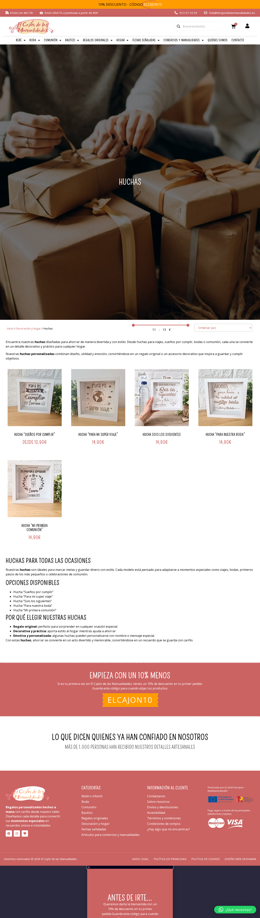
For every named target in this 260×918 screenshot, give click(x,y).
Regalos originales (96, 40)
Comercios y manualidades (181, 40)
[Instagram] (17, 833)
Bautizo (70, 40)
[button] (235, 909)
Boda (33, 40)
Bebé (19, 40)
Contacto (237, 40)
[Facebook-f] (9, 833)
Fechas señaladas (144, 40)
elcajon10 (130, 700)
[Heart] (25, 833)
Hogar (120, 40)
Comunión (50, 40)
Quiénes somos (218, 40)
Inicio (10, 328)
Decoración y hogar (28, 328)
